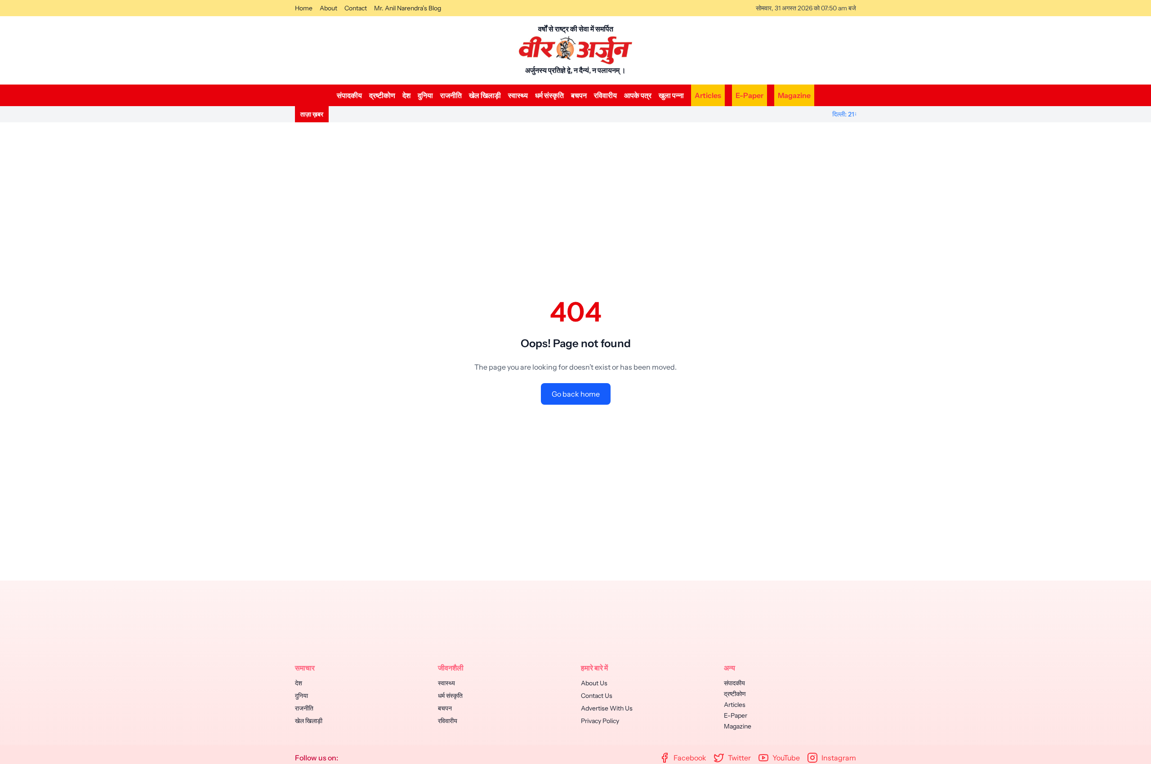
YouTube (786, 757)
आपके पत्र (637, 95)
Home (303, 8)
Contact (355, 8)
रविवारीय (605, 95)
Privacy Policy (600, 721)
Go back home (576, 393)
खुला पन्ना (671, 95)
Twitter (739, 757)
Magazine (794, 95)
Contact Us (596, 696)
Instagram (838, 757)
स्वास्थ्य (518, 95)
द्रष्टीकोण (382, 95)
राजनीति (451, 95)
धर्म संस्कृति (549, 95)
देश (406, 95)
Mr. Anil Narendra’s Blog (407, 8)
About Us (594, 683)
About (328, 8)
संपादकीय (349, 95)
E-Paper (749, 95)
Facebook (690, 757)
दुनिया (425, 95)
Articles (708, 95)
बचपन (579, 95)
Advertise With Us (607, 708)
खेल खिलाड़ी (485, 95)
